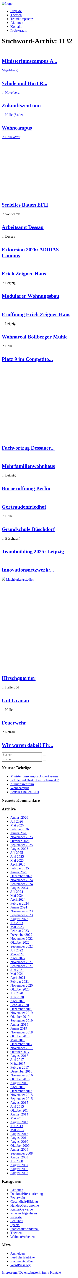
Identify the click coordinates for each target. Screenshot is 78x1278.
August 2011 (19, 1138)
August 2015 (19, 1102)
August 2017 (19, 1056)
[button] (44, 755)
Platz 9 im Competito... (27, 359)
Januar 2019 (18, 1028)
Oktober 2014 (19, 1110)
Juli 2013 (16, 1126)
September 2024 (21, 884)
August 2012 (19, 1134)
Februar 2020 (19, 1005)
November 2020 (21, 985)
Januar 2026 (18, 833)
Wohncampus (19, 788)
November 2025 (21, 837)
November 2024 (21, 880)
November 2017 (21, 1048)
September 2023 (21, 915)
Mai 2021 (17, 974)
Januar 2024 (18, 907)
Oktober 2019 (19, 1016)
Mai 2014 (17, 1118)
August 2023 (19, 919)
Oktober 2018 (19, 1036)
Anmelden (17, 1253)
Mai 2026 (17, 825)
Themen (16, 15)
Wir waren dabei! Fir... (27, 745)
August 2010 (19, 1141)
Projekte (16, 11)
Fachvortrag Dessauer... (28, 448)
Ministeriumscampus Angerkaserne (34, 776)
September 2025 (21, 845)
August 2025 (19, 849)
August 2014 (19, 1114)
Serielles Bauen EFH (25, 205)
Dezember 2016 (21, 1071)
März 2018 (17, 1040)
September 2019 (21, 1020)
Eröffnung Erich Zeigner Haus (36, 314)
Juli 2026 (16, 821)
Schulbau (16, 1221)
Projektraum (18, 30)
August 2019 (19, 1024)
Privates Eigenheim (23, 1213)
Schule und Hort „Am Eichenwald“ (34, 780)
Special (15, 1225)
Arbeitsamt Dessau (23, 227)
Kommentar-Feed (22, 1261)
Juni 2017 (17, 1059)
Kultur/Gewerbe (21, 1209)
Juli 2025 (16, 852)
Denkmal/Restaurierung (26, 1194)
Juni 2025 (17, 856)
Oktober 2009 (19, 1145)
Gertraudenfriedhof (24, 507)
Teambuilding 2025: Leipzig (33, 551)
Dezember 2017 (21, 1044)
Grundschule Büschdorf (28, 529)
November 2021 (21, 962)
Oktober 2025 (19, 841)
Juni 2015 (17, 1106)
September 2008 (21, 1153)
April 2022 (17, 958)
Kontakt (15, 26)
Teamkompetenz (21, 19)
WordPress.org (20, 1265)
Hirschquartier (19, 678)
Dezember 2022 (21, 934)
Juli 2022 (16, 950)
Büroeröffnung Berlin (26, 488)
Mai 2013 (17, 1130)
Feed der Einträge (22, 1257)
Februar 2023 (19, 931)
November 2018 (21, 1032)
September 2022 (21, 946)
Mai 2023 (17, 927)
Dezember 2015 (21, 1091)
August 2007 (19, 1165)
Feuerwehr (14, 723)
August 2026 (19, 817)
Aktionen (16, 23)
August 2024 (19, 888)
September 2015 (21, 1099)
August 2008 (19, 1157)
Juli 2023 (16, 923)
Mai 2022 (17, 954)
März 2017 (17, 1063)
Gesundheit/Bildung (24, 1201)
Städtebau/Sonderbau (24, 1229)
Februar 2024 (19, 903)
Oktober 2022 (19, 942)
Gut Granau (15, 700)
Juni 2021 (17, 970)
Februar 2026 (19, 829)
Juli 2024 (16, 892)
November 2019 (21, 1013)
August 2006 (19, 1169)
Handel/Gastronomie (24, 1205)
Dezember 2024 (21, 876)
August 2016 (19, 1083)
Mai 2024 (17, 895)
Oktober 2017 (19, 1052)
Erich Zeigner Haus (24, 273)
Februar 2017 (19, 1067)
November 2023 (21, 911)
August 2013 (19, 1122)
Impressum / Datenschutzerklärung (25, 1272)
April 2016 (17, 1087)
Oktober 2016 (19, 1079)
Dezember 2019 (21, 1009)
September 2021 (21, 966)
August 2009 (19, 1149)
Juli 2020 (16, 993)
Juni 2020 (17, 997)
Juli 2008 (16, 1161)
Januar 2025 (18, 872)
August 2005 (19, 1173)
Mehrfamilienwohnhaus (28, 466)
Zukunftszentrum (22, 784)
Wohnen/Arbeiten (22, 1237)
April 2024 (17, 899)
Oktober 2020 (19, 989)
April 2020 (17, 1001)
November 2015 (21, 1095)
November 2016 (21, 1075)
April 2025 (17, 864)
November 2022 (21, 938)
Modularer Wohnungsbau (30, 296)
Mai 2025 (17, 860)
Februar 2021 (19, 981)
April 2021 (17, 977)
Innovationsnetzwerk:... (28, 570)
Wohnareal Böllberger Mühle (35, 337)
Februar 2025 (19, 868)
